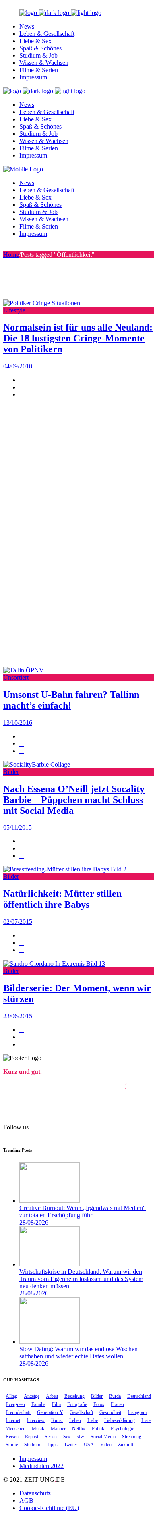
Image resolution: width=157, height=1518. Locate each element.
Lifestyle (14, 310)
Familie (38, 1404)
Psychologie (122, 1428)
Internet (13, 1420)
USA (89, 1444)
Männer (58, 1428)
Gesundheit (110, 1412)
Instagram (137, 1412)
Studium (32, 1444)
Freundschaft (18, 1412)
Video (106, 1444)
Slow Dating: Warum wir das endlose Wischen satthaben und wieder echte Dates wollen (78, 1352)
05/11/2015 (17, 827)
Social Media (103, 1436)
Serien (51, 1436)
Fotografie (77, 1404)
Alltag (11, 1396)
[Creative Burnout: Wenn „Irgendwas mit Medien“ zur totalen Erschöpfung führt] (49, 1200)
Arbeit (52, 1396)
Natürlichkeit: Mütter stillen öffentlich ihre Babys (62, 899)
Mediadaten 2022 (41, 1465)
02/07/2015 (17, 921)
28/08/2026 (33, 1222)
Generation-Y (50, 1412)
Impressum (33, 1458)
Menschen (15, 1428)
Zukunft (125, 1444)
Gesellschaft (81, 1412)
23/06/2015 (17, 1016)
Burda (115, 1396)
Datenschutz (35, 1493)
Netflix (78, 1428)
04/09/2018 (17, 366)
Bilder (11, 771)
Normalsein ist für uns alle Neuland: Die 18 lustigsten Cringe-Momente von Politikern (78, 338)
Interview (36, 1420)
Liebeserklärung (119, 1420)
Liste (146, 1420)
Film (56, 1404)
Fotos (98, 1404)
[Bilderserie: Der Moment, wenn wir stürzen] (54, 963)
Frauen (117, 1404)
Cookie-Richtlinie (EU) (49, 1507)
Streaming (131, 1436)
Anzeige (31, 1396)
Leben (75, 1420)
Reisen (12, 1436)
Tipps (52, 1444)
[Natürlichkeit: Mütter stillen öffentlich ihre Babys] (64, 869)
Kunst (57, 1420)
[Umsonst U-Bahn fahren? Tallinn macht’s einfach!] (23, 670)
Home (11, 254)
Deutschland (139, 1396)
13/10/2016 (17, 722)
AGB (26, 1500)
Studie (12, 1444)
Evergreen (15, 1404)
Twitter (70, 1444)
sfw (80, 1436)
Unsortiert (16, 677)
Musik (38, 1428)
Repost (31, 1436)
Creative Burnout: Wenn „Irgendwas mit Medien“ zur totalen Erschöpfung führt (82, 1211)
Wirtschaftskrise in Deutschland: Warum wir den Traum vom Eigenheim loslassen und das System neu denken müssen (81, 1278)
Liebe (92, 1420)
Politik (98, 1428)
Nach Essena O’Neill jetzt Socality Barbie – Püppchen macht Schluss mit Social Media (74, 800)
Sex (66, 1436)
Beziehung (74, 1396)
